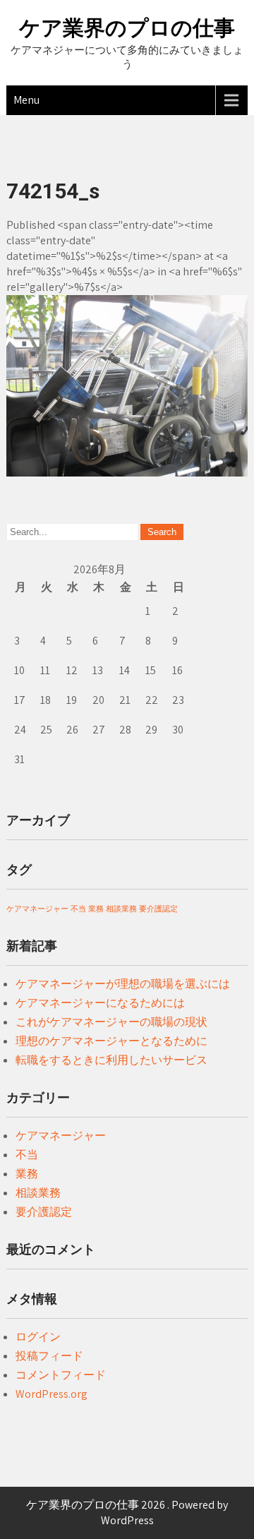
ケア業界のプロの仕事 (127, 28)
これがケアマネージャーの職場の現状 (111, 1021)
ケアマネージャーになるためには (100, 1002)
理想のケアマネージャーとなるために (111, 1041)
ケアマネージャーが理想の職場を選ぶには (123, 983)
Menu (26, 99)
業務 (96, 909)
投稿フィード (49, 1355)
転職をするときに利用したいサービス (111, 1060)
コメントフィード (61, 1374)
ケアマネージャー (37, 909)
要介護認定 (158, 909)
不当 (78, 909)
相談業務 (121, 909)
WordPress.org (51, 1394)
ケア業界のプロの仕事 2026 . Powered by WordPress (127, 1512)
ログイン (38, 1336)
